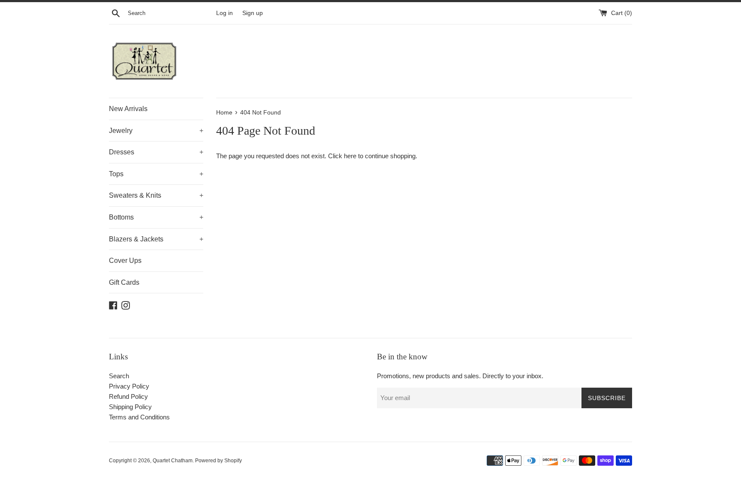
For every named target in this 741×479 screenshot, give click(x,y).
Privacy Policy (129, 386)
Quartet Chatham (173, 461)
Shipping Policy (130, 406)
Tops (156, 174)
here (350, 156)
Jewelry (156, 130)
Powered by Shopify (218, 461)
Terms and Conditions (139, 417)
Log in (224, 13)
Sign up (252, 13)
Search (119, 376)
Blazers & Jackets (156, 239)
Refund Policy (128, 396)
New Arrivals (128, 108)
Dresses (156, 152)
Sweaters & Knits (156, 195)
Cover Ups (125, 260)
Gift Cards (124, 282)
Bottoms (156, 217)
